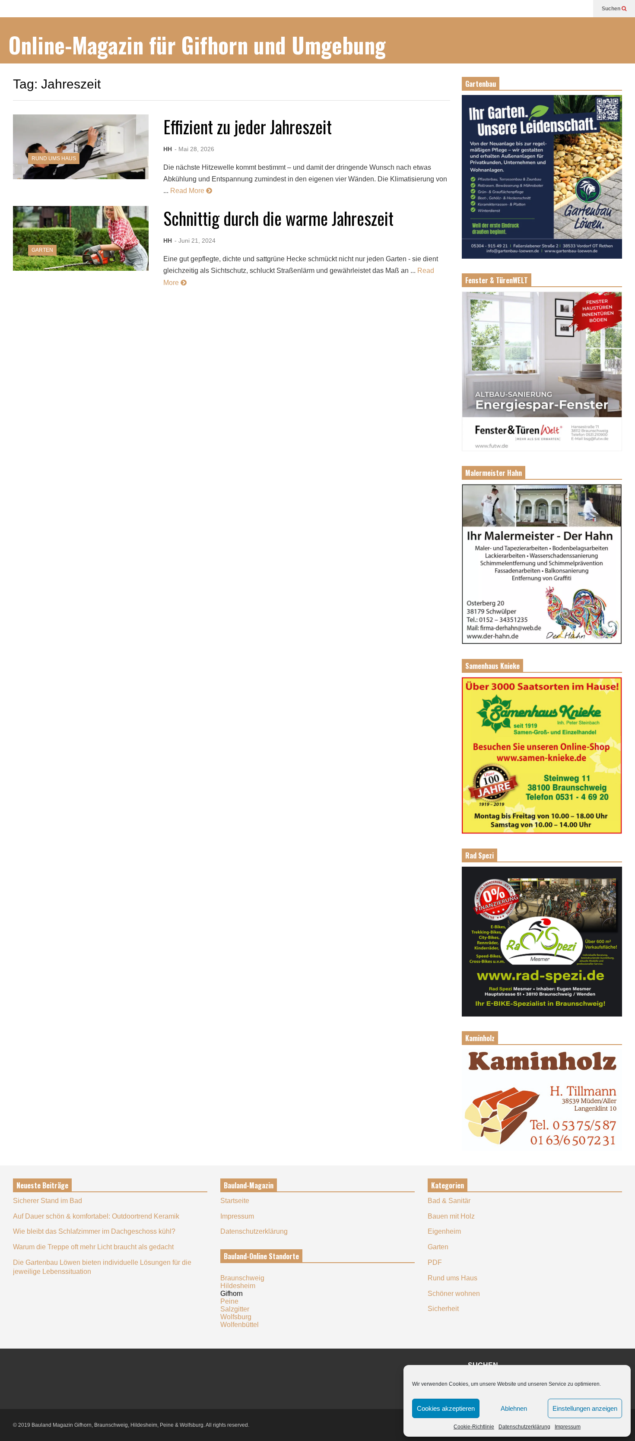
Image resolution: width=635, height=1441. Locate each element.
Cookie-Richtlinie (474, 1427)
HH (167, 149)
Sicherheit (443, 1308)
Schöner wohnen (454, 1293)
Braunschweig (242, 1278)
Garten (42, 250)
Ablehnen (514, 1408)
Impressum (568, 1427)
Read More (188, 190)
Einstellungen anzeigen (584, 1408)
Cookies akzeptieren (446, 1408)
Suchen (612, 9)
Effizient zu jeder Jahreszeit (247, 126)
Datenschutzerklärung (524, 1427)
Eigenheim (444, 1231)
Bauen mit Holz (451, 1216)
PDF (435, 1262)
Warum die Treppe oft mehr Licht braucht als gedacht (93, 1247)
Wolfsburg (235, 1317)
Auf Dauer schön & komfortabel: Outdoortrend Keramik (96, 1216)
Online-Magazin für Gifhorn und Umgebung (197, 45)
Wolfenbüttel (239, 1324)
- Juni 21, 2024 (195, 240)
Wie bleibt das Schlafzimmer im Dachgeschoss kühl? (94, 1231)
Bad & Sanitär (449, 1200)
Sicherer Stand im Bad (47, 1200)
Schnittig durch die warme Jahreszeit (278, 218)
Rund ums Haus (54, 158)
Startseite (234, 1200)
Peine (229, 1301)
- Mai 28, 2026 (194, 149)
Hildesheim (237, 1285)
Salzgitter (234, 1309)
